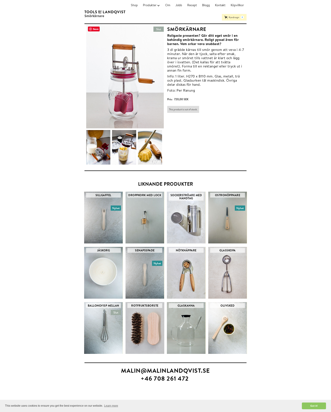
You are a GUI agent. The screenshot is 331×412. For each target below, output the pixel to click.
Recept (192, 5)
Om (167, 5)
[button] (151, 5)
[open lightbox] (99, 147)
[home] (104, 12)
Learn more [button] (111, 405)
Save (96, 29)
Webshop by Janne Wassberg (17, 394)
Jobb (178, 5)
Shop (134, 5)
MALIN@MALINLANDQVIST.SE (165, 370)
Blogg (206, 5)
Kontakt (220, 5)
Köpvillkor (237, 5)
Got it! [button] (314, 405)
